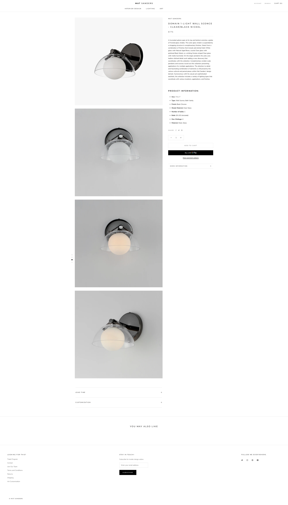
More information (178, 166)
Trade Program (12, 459)
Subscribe (128, 472)
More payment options (191, 158)
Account (257, 3)
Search (268, 3)
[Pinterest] (181, 130)
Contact (10, 463)
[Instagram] (247, 460)
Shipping (10, 478)
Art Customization (13, 481)
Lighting (150, 8)
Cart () (278, 3)
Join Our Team (12, 467)
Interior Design (133, 8)
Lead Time (80, 392)
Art (161, 8)
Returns (10, 474)
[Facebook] (176, 130)
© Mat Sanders (16, 498)
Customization (83, 402)
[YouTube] (257, 460)
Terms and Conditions (15, 470)
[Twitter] (179, 130)
